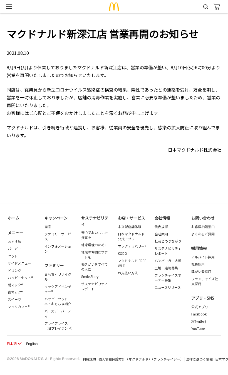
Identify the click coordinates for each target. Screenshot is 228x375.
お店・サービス (131, 218)
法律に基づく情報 (199, 359)
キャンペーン (56, 218)
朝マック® (15, 284)
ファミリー (54, 265)
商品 (47, 226)
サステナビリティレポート (94, 286)
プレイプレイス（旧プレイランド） (59, 325)
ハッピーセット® (20, 277)
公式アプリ (199, 306)
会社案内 (161, 233)
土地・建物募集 (166, 267)
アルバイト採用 (203, 257)
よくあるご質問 (203, 233)
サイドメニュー (19, 263)
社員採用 (198, 264)
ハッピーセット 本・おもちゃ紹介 (57, 301)
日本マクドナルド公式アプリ (131, 236)
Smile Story (89, 276)
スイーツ (14, 299)
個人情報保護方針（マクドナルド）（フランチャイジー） (141, 359)
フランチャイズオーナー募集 (168, 277)
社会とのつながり (168, 241)
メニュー (15, 232)
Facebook (199, 314)
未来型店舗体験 (129, 226)
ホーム (13, 218)
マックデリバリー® (132, 246)
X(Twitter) (198, 321)
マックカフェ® (18, 306)
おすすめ (14, 241)
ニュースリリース (168, 287)
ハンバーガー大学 (168, 260)
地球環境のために (94, 244)
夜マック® (15, 292)
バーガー (14, 248)
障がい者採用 (201, 271)
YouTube (198, 328)
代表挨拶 (161, 226)
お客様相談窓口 (203, 226)
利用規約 (89, 359)
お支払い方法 (128, 272)
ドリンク (14, 270)
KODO (122, 253)
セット (13, 255)
